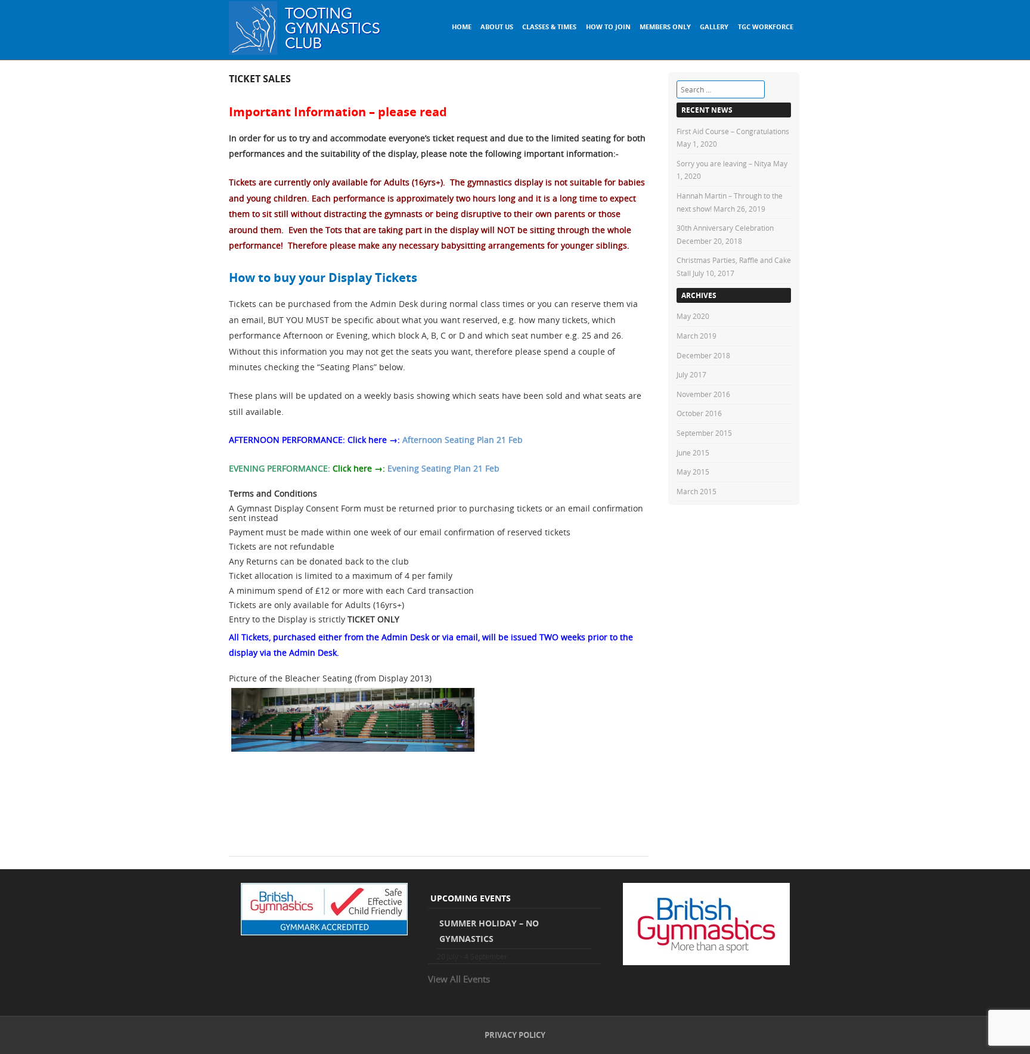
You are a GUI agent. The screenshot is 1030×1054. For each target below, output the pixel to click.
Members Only (665, 26)
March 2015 (696, 491)
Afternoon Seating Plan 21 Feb (462, 439)
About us (496, 26)
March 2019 (696, 335)
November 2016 (703, 394)
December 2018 (703, 355)
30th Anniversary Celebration (725, 227)
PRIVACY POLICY (515, 1035)
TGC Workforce (765, 26)
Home (461, 26)
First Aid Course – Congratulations (733, 131)
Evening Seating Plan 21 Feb (443, 468)
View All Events (459, 979)
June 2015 (693, 452)
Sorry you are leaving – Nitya (724, 163)
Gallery (714, 26)
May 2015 (693, 471)
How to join (608, 26)
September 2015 (704, 433)
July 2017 (691, 374)
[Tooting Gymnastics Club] (306, 51)
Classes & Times (549, 26)
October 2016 (699, 413)
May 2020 (693, 316)
